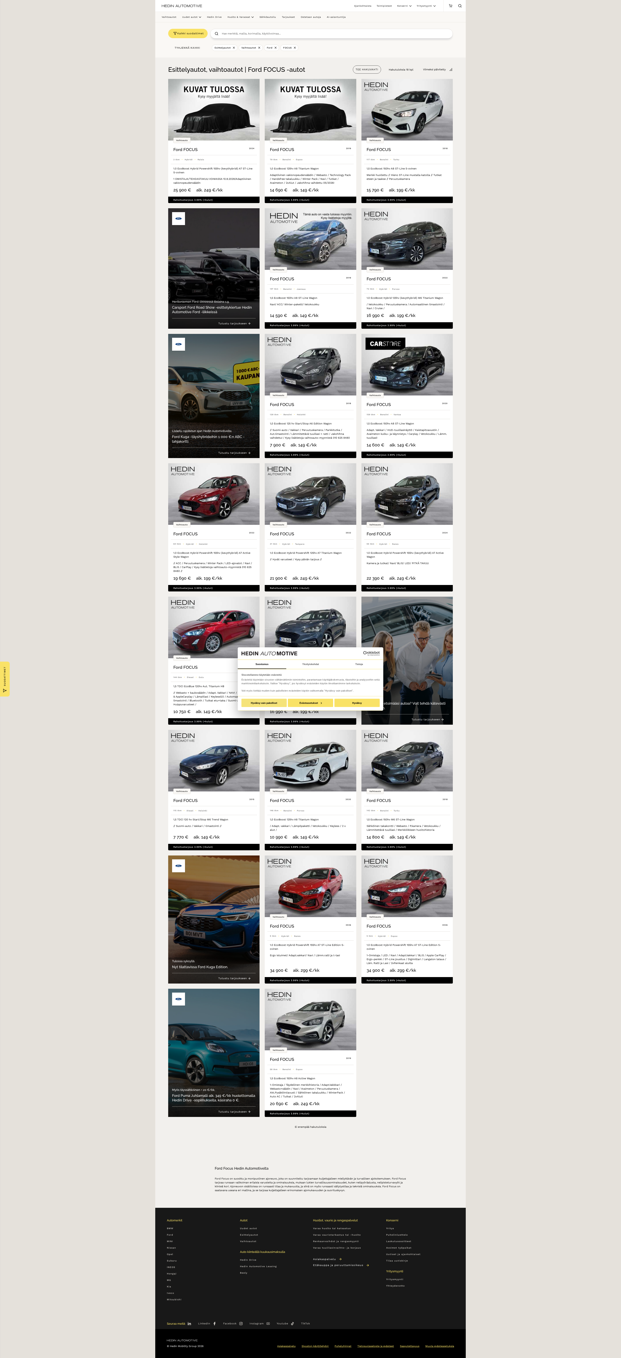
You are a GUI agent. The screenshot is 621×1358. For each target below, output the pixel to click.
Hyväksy (357, 702)
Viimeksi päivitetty (434, 69)
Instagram (257, 1323)
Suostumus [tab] (262, 664)
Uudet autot (190, 17)
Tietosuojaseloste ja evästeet (375, 1346)
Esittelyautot (223, 47)
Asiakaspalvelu (324, 1259)
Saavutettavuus (409, 1346)
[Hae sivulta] (460, 6)
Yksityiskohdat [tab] (310, 664)
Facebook (230, 1323)
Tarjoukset (288, 17)
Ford (269, 47)
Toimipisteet (384, 6)
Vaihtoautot (169, 17)
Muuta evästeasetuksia (439, 1346)
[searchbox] (335, 34)
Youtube (282, 1323)
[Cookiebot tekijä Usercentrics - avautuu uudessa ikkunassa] (365, 653)
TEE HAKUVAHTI (367, 69)
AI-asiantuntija (336, 17)
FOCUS (287, 47)
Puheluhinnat (343, 1346)
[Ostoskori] (450, 6)
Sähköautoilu (268, 17)
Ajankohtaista (362, 6)
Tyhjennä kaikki (187, 47)
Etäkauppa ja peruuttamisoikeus (338, 1265)
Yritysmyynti (424, 6)
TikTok (305, 1323)
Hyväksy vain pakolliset (264, 702)
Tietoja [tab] (359, 664)
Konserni (402, 6)
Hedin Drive (214, 17)
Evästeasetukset (309, 702)
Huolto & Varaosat (239, 17)
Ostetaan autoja (311, 17)
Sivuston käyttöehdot (315, 1346)
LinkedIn (204, 1323)
